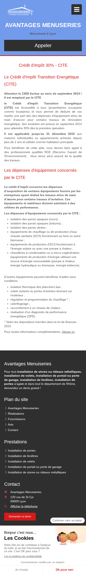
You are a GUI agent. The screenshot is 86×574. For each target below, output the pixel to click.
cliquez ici (68, 331)
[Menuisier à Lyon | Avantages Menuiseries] (19, 10)
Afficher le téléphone (24, 506)
